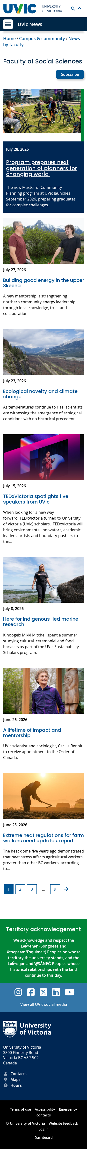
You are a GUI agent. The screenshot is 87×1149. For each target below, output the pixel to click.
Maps (15, 1079)
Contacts (18, 1073)
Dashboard (44, 1137)
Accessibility (45, 1109)
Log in (43, 1129)
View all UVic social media (43, 1004)
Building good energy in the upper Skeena (43, 283)
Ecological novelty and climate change (40, 394)
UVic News (30, 24)
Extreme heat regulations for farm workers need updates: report (43, 838)
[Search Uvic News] (76, 8)
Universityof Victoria (52, 8)
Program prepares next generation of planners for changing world (41, 168)
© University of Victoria (26, 1123)
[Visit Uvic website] (20, 8)
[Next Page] (66, 889)
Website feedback (63, 1123)
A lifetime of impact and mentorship (32, 732)
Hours (16, 1085)
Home (9, 38)
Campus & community (42, 38)
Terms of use (20, 1109)
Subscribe (70, 74)
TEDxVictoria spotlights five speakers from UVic (35, 499)
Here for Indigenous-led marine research (40, 621)
